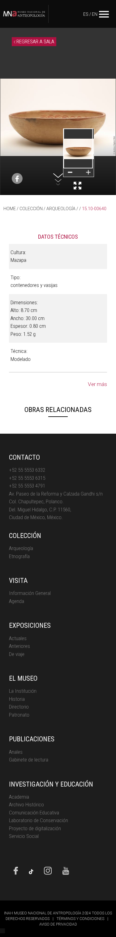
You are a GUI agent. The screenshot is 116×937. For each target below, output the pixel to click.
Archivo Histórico (26, 804)
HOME (9, 208)
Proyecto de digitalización (35, 828)
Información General (30, 593)
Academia (19, 797)
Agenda (16, 601)
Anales (16, 752)
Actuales (18, 638)
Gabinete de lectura (28, 760)
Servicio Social (24, 836)
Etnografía (19, 556)
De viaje (16, 654)
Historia (17, 699)
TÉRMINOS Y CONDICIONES (80, 919)
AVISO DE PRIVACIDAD (58, 924)
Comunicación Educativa (34, 812)
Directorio (19, 707)
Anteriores (19, 646)
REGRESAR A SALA (34, 41)
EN (94, 14)
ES (85, 14)
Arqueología (21, 548)
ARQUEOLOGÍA (60, 208)
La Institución (23, 691)
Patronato (19, 715)
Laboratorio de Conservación (38, 820)
